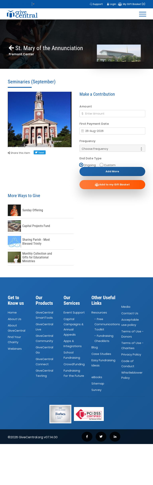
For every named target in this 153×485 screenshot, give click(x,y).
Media (125, 307)
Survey (96, 390)
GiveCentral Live (44, 326)
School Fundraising (72, 355)
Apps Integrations (73, 343)
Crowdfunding (74, 364)
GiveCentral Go (44, 350)
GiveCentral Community (44, 338)
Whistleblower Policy (131, 375)
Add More (112, 171)
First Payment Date (94, 124)
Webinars (15, 349)
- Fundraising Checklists (103, 338)
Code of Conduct (127, 363)
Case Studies (101, 354)
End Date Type (90, 158)
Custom (110, 165)
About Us (14, 319)
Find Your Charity (14, 339)
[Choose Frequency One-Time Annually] (112, 148)
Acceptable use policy (130, 322)
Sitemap (97, 383)
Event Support (74, 312)
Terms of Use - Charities (132, 345)
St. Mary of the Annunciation (48, 48)
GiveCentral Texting (44, 373)
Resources (99, 312)
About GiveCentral (16, 328)
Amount (85, 106)
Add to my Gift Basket (114, 184)
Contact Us (129, 313)
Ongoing (90, 165)
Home (12, 312)
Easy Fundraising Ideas (103, 362)
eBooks (96, 377)
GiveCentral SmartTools (44, 315)
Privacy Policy (131, 355)
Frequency (87, 141)
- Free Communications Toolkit (107, 324)
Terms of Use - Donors (132, 334)
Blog (94, 347)
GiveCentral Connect (44, 361)
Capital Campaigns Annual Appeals (73, 327)
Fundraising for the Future (74, 373)
